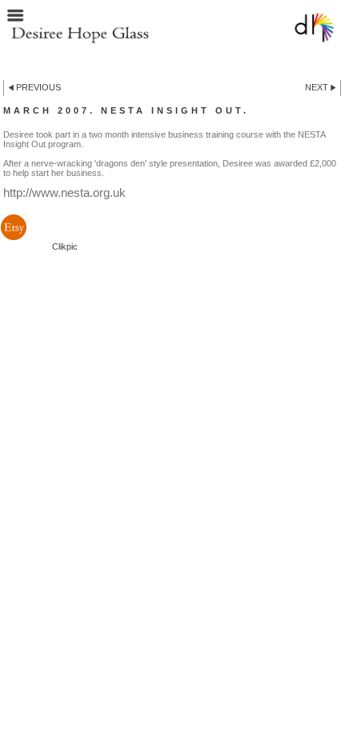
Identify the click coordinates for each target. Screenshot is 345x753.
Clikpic (65, 246)
